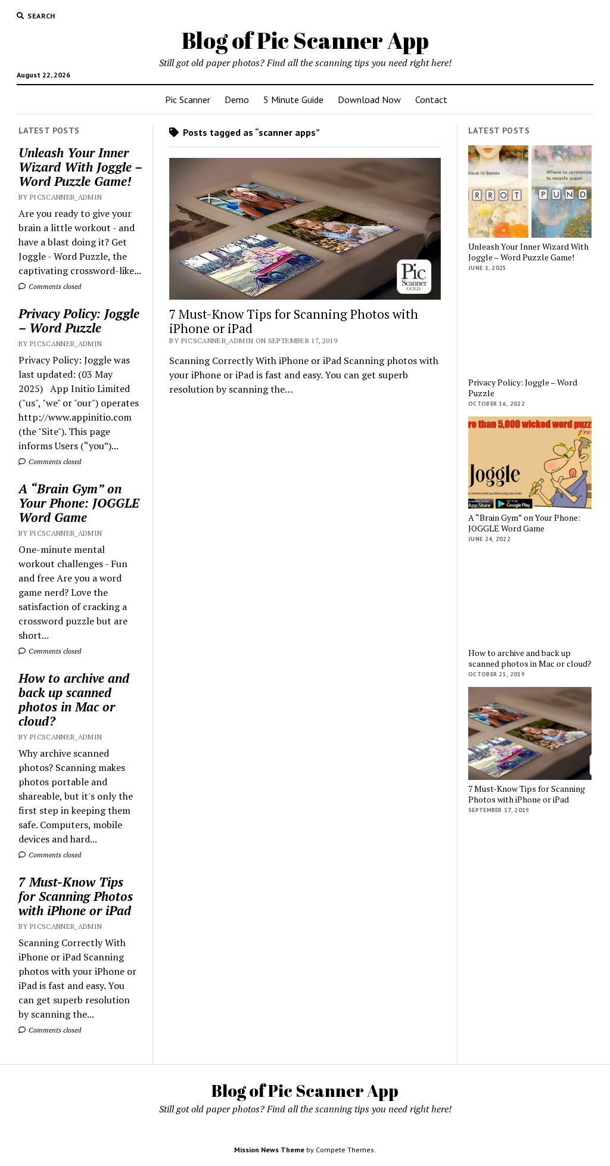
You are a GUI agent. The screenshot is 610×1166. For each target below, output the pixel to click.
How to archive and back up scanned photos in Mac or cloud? (73, 699)
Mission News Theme (269, 1149)
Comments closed (54, 286)
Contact (431, 99)
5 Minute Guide (293, 99)
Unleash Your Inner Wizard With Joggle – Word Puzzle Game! (80, 166)
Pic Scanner (187, 99)
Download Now (369, 99)
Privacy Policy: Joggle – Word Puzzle (78, 320)
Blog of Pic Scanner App (305, 40)
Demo (237, 99)
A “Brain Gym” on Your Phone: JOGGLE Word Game (78, 502)
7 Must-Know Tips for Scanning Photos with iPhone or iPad (75, 896)
